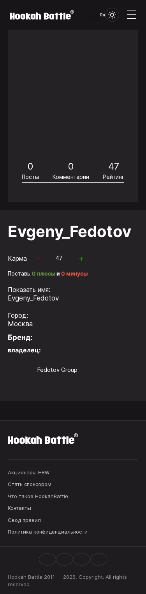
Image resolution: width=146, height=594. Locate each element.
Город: (18, 315)
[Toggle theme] (112, 15)
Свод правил (24, 520)
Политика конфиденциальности (48, 532)
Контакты (19, 508)
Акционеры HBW (28, 472)
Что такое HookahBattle (38, 496)
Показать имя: (29, 289)
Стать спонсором (29, 484)
